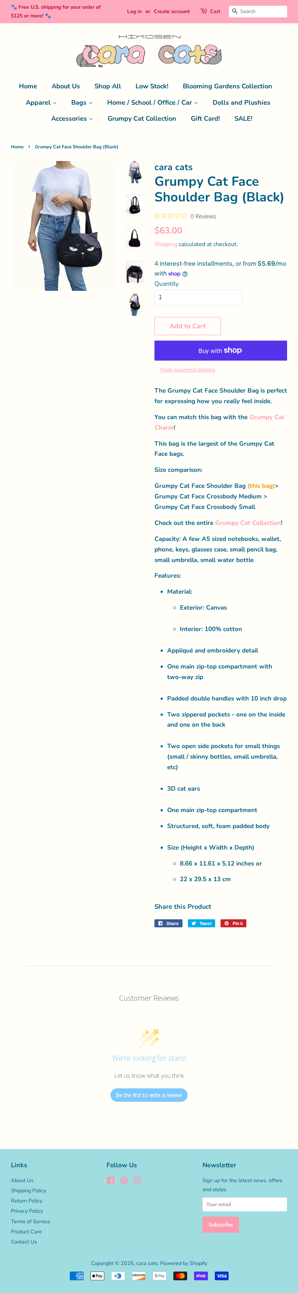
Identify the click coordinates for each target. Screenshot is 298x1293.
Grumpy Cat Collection (142, 118)
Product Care (26, 1231)
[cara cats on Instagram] (137, 1181)
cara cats (147, 1263)
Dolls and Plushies (241, 102)
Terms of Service (30, 1221)
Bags (79, 102)
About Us (66, 86)
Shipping (165, 244)
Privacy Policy (27, 1210)
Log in (134, 11)
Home (28, 86)
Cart (215, 11)
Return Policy (26, 1200)
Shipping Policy (28, 1190)
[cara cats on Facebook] (110, 1181)
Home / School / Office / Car (150, 102)
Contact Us (24, 1241)
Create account (172, 11)
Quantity (166, 284)
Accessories (70, 118)
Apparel (39, 102)
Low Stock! (152, 86)
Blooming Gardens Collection (227, 86)
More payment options (187, 369)
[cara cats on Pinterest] (124, 1181)
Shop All (107, 86)
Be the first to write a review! (149, 1095)
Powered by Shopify (183, 1263)
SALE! (243, 118)
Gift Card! (205, 118)
